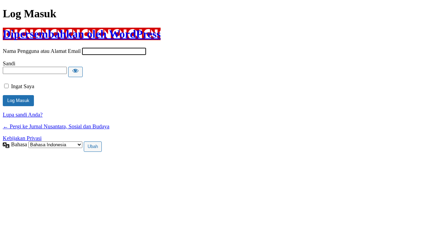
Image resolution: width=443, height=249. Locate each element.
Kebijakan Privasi (22, 138)
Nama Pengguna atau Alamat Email (42, 51)
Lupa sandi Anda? (23, 115)
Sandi (9, 63)
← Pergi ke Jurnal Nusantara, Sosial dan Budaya (56, 126)
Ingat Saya (22, 86)
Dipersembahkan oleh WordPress (82, 34)
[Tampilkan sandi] (75, 72)
